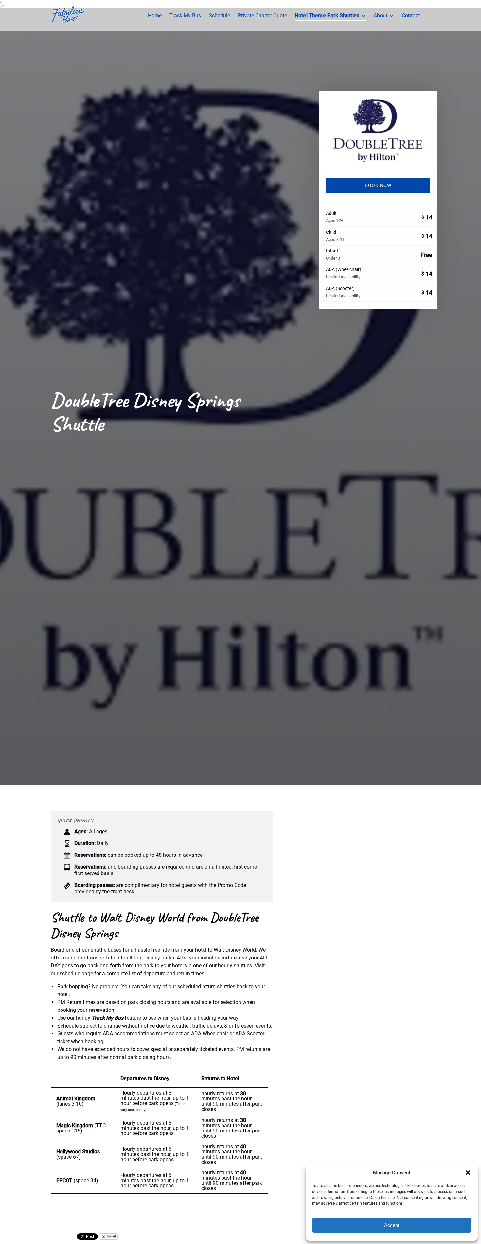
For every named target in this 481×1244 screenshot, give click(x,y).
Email (111, 1236)
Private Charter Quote (262, 15)
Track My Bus (185, 15)
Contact (411, 15)
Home (155, 15)
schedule (70, 973)
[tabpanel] (378, 130)
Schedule (219, 15)
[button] (468, 1172)
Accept (391, 1225)
